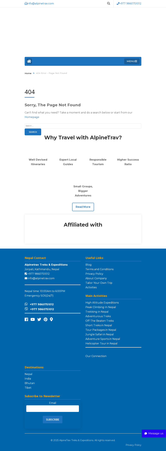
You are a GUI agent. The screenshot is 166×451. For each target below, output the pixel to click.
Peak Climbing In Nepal (100, 307)
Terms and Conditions (99, 269)
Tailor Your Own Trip (98, 282)
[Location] (51, 319)
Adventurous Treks (98, 316)
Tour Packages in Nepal (100, 329)
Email (52, 402)
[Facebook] (26, 319)
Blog (88, 264)
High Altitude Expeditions (102, 302)
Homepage (32, 117)
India (28, 378)
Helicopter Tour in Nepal (101, 343)
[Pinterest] (45, 319)
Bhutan (30, 383)
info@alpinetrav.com (41, 278)
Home (29, 61)
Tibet (28, 387)
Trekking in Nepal (97, 311)
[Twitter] (39, 319)
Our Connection (96, 356)
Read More (83, 206)
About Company (96, 278)
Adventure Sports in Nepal (102, 338)
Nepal (28, 374)
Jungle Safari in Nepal (99, 334)
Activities (91, 287)
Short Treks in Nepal (98, 325)
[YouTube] (32, 319)
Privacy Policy (94, 273)
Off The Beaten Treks (99, 320)
